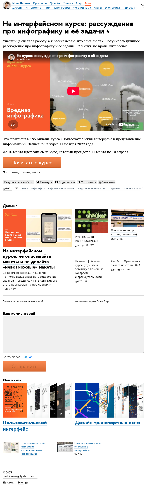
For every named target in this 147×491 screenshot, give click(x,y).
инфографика (38, 188)
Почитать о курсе (31, 162)
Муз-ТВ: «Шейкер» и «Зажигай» (86, 239)
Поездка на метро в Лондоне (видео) (124, 232)
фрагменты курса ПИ (134, 188)
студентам (115, 188)
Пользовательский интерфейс (25, 426)
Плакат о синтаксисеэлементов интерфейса (87, 446)
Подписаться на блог (18, 182)
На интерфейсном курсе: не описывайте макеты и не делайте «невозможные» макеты (29, 259)
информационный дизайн (61, 188)
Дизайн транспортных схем (107, 422)
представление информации (91, 188)
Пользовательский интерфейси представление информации (33, 448)
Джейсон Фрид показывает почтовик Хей (125, 263)
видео (25, 188)
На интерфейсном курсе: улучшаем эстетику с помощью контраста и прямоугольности (89, 269)
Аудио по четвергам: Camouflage (92, 301)
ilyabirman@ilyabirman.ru (20, 476)
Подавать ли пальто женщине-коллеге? (23, 301)
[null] (44, 182)
